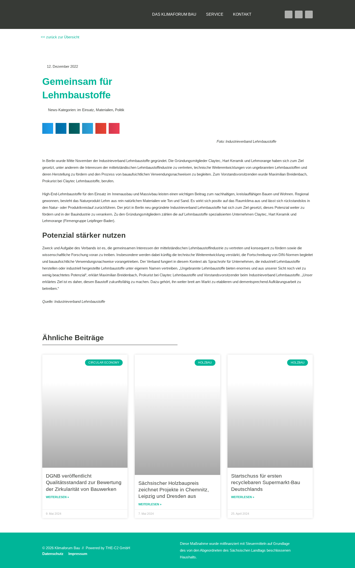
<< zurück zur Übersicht (59, 37)
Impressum (77, 554)
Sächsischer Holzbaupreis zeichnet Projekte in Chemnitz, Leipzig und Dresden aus (173, 489)
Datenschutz (53, 554)
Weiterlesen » (57, 497)
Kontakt (242, 14)
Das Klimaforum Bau (174, 14)
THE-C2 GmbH (118, 548)
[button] (266, 14)
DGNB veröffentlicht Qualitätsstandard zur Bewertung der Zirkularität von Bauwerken (83, 482)
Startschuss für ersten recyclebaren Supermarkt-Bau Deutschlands (265, 482)
